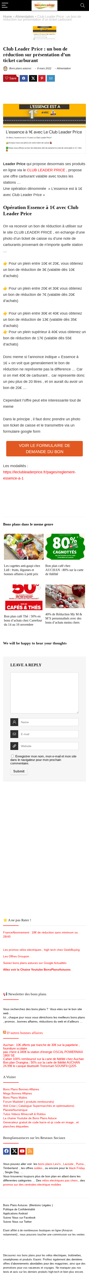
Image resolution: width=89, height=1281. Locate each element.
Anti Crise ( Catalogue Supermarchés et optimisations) (38, 1105)
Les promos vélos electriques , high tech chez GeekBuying (41, 949)
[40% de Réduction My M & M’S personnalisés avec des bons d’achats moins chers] (65, 587)
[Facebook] (6, 1151)
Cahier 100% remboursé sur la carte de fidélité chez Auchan (43, 1059)
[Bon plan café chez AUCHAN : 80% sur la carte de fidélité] (65, 536)
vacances (34, 1267)
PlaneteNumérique (15, 1110)
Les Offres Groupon (16, 956)
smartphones (11, 1259)
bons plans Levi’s (49, 1164)
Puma (80, 1164)
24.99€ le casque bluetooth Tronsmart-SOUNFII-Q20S (39, 1066)
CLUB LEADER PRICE (45, 170)
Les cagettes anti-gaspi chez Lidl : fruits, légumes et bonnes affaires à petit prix (22, 570)
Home (7, 16)
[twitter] (14, 1151)
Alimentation (24, 16)
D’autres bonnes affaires (25, 1033)
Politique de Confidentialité (19, 1209)
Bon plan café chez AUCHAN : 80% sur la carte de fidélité (64, 570)
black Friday (77, 1168)
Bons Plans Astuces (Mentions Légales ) (28, 1205)
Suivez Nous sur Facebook (19, 1217)
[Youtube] (22, 1151)
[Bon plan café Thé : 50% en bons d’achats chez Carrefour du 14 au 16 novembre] (24, 587)
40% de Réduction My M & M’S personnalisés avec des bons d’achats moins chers (63, 618)
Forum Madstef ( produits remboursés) (28, 1101)
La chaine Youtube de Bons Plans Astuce (30, 1118)
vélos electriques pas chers (59, 1180)
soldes (38, 1168)
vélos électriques (56, 1255)
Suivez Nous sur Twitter (17, 1221)
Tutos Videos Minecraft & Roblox (24, 1114)
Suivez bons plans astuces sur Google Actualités (34, 963)
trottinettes (74, 1255)
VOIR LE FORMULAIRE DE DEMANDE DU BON (44, 448)
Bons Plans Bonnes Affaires (21, 1089)
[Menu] (5, 5)
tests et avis (10, 1271)
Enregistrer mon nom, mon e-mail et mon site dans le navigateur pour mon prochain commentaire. (43, 759)
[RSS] (30, 1151)
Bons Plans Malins (15, 1097)
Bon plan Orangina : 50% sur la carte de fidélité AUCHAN (41, 1062)
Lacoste (68, 1164)
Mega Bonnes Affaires (17, 1093)
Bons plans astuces (20, 68)
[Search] (83, 5)
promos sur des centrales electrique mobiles (32, 1184)
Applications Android (15, 1213)
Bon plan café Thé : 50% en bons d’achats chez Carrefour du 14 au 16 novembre (23, 620)
